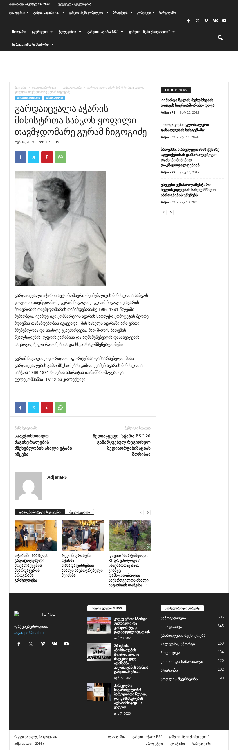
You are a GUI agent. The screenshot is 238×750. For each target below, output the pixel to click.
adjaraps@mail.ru (29, 632)
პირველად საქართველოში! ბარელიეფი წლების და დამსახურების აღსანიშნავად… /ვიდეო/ (130, 696)
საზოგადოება (72, 87)
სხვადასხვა (171, 627)
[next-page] (148, 512)
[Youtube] (224, 21)
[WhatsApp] (60, 157)
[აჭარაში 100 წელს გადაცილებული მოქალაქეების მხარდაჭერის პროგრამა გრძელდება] (36, 535)
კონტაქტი (144, 12)
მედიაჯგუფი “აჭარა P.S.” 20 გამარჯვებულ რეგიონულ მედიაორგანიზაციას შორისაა (122, 445)
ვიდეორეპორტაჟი (44, 87)
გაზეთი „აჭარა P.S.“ (46, 12)
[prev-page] (141, 512)
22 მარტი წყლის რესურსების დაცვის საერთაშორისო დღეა (188, 102)
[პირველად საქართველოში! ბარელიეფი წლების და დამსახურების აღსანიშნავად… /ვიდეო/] (99, 692)
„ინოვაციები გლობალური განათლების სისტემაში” (185, 127)
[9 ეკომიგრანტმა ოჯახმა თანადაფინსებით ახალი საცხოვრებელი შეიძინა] (83, 535)
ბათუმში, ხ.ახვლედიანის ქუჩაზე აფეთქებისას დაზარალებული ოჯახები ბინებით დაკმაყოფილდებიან (190, 157)
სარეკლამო (167, 12)
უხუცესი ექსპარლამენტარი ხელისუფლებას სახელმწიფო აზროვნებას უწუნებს (188, 190)
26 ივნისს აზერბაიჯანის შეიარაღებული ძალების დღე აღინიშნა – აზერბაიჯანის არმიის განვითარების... (131, 658)
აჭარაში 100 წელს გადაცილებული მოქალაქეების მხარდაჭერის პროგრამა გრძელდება (31, 568)
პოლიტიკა (170, 653)
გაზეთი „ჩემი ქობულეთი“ (86, 12)
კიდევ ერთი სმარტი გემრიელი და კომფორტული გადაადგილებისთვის (132, 625)
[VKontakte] (215, 21)
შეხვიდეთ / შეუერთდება (74, 4)
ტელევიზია (17, 12)
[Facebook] (188, 21)
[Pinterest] (47, 157)
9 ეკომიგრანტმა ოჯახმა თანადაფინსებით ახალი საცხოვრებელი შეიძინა (82, 565)
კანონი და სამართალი (182, 661)
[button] (220, 38)
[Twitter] (197, 21)
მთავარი (19, 31)
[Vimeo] (206, 21)
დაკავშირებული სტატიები (40, 512)
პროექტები (120, 12)
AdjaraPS (57, 477)
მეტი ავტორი (79, 512)
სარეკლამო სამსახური (30, 44)
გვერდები (40, 31)
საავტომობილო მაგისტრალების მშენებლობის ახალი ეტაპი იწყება (43, 445)
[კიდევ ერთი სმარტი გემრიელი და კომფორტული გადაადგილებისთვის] (99, 625)
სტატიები (169, 670)
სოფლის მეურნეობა (179, 679)
